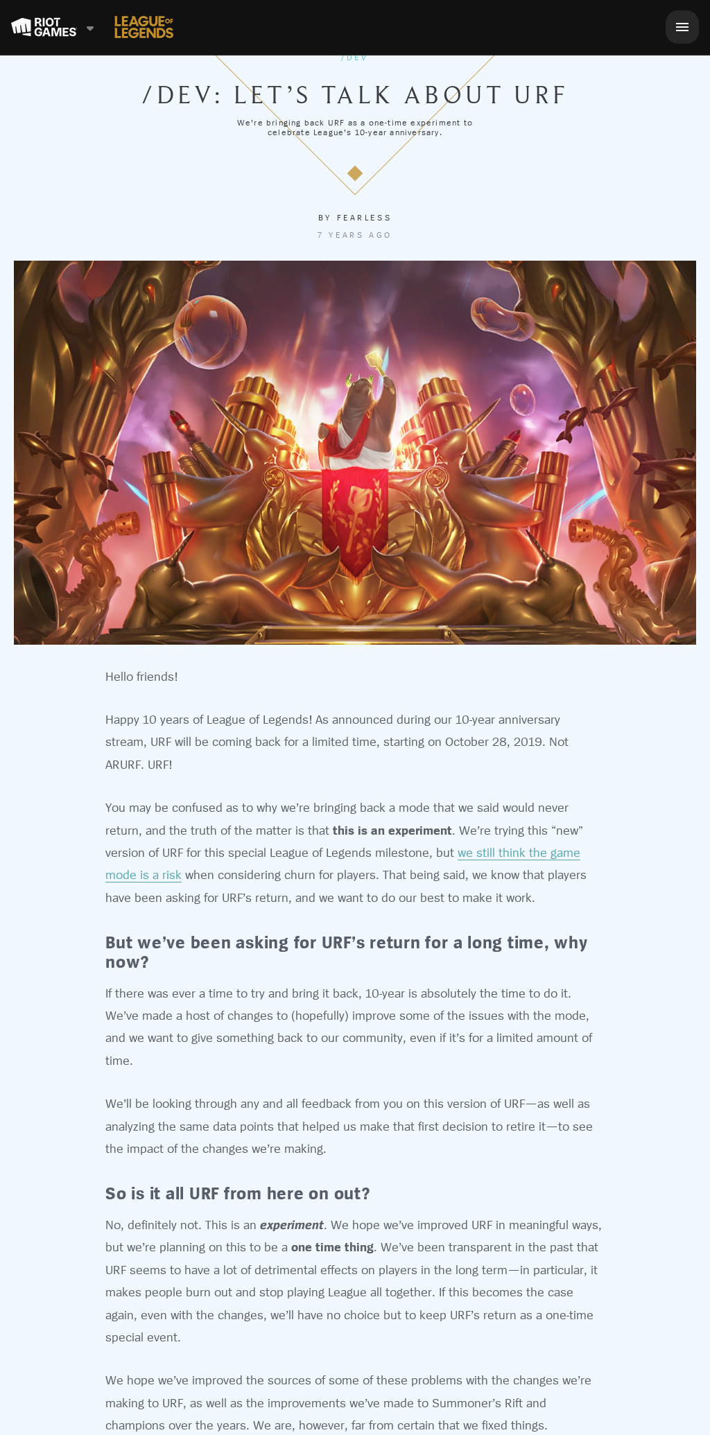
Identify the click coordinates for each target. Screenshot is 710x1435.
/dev (354, 57)
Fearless (364, 218)
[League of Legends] (143, 27)
